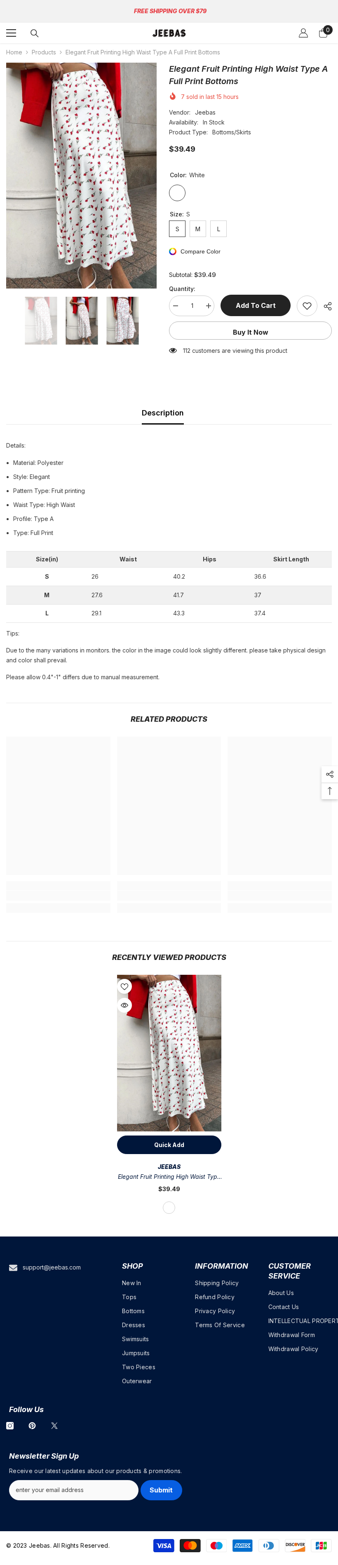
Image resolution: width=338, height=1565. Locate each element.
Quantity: (182, 288)
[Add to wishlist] (307, 306)
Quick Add (169, 1144)
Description (163, 412)
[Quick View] (124, 1005)
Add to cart (257, 305)
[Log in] (303, 33)
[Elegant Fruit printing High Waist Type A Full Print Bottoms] (169, 1053)
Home (14, 52)
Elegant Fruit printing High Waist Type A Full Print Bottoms (169, 1177)
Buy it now (250, 332)
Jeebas (205, 112)
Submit (161, 1490)
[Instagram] (10, 1426)
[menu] (11, 33)
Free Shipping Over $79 (170, 10)
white (169, 1207)
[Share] (324, 306)
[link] (58, 896)
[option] (81, 176)
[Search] (35, 33)
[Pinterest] (32, 1426)
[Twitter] (54, 1426)
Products (44, 52)
